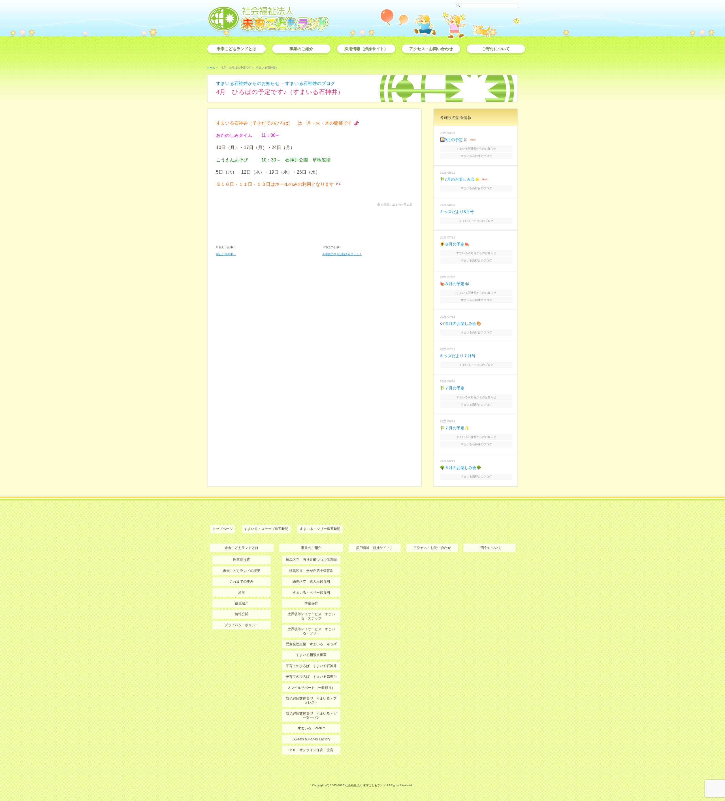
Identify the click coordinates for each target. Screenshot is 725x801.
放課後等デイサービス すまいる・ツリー (311, 631)
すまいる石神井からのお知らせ (248, 83)
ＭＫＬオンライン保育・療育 (311, 750)
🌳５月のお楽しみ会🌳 (460, 467)
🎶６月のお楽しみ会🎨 (460, 323)
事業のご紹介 (301, 48)
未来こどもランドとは (236, 48)
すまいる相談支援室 (311, 655)
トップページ (222, 529)
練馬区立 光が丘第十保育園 (311, 571)
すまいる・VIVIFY (311, 728)
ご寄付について (496, 48)
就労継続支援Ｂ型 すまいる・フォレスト (311, 700)
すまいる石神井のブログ (310, 83)
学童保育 (311, 603)
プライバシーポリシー (242, 625)
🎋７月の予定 (452, 388)
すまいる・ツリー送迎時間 (320, 529)
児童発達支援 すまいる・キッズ (311, 644)
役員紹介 (241, 603)
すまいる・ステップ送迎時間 (266, 529)
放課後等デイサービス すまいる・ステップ (311, 616)
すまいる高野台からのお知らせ (476, 253)
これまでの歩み (241, 581)
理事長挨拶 (241, 560)
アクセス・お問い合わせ (431, 48)
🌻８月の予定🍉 (454, 244)
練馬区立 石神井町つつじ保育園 (311, 560)
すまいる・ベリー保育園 (311, 593)
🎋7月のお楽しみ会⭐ (459, 179)
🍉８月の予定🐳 (454, 284)
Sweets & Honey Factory (311, 739)
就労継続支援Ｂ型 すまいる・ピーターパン (311, 715)
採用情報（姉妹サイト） (366, 48)
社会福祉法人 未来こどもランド (365, 785)
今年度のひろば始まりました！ (342, 254)
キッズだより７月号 (457, 355)
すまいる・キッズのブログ (476, 220)
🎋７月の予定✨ (454, 428)
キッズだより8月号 (457, 211)
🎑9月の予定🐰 (454, 139)
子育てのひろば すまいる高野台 (311, 677)
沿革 (241, 593)
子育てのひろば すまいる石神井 (311, 666)
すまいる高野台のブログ (476, 188)
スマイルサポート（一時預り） (311, 688)
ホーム (211, 67)
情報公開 (241, 614)
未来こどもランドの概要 (241, 571)
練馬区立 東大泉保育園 (311, 581)
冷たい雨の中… (226, 254)
